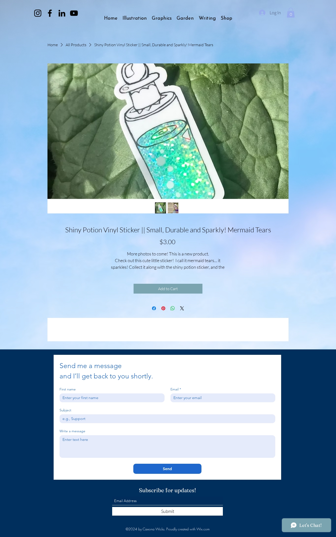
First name (68, 389)
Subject (65, 410)
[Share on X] (182, 308)
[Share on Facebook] (154, 308)
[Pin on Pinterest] (163, 308)
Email (175, 389)
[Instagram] (38, 13)
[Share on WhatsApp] (173, 308)
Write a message (72, 431)
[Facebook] (50, 13)
